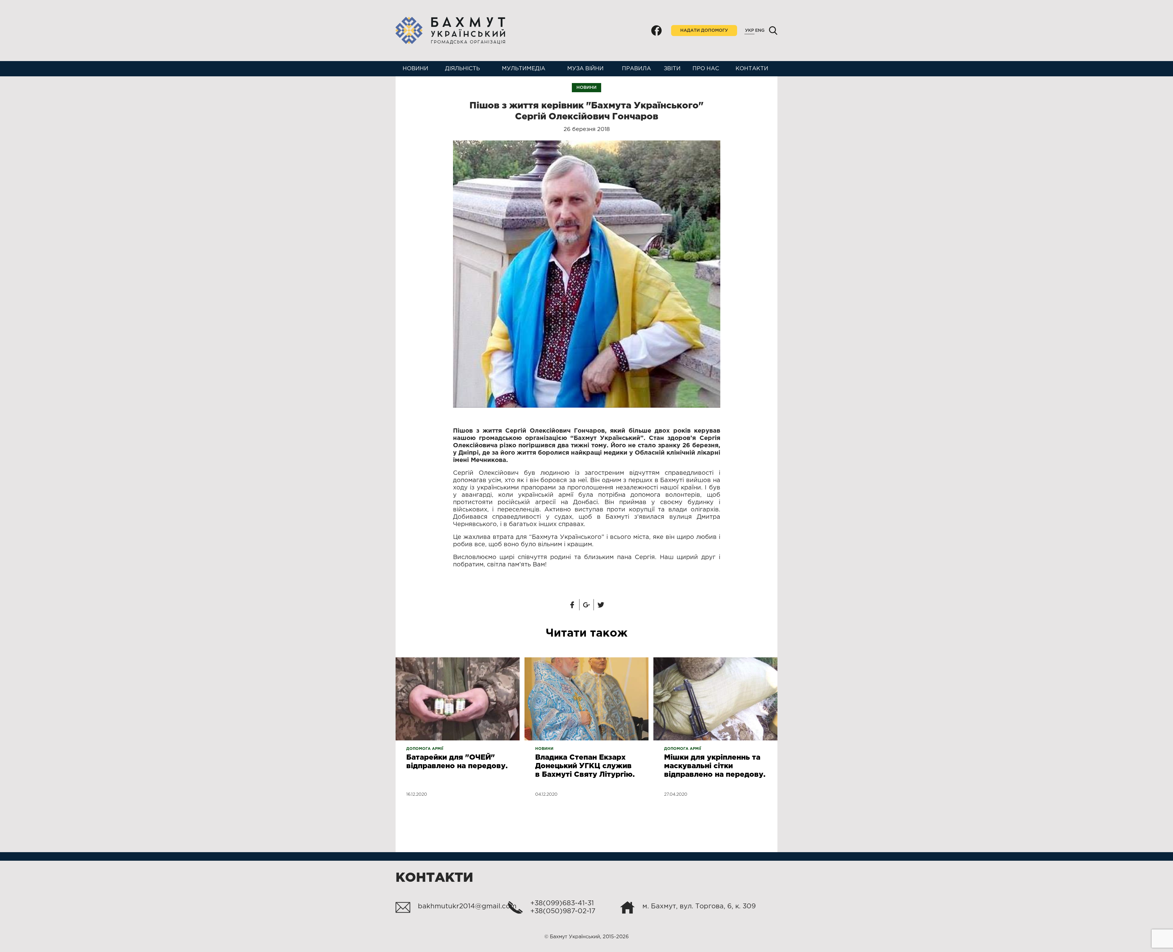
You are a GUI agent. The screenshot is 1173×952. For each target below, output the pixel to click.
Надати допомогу (704, 30)
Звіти (672, 68)
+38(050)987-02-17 (562, 911)
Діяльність (462, 68)
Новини (415, 68)
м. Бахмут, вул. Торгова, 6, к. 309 (699, 906)
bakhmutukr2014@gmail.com (467, 906)
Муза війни (585, 68)
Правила (636, 68)
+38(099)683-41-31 (562, 903)
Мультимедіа (523, 68)
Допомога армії (424, 748)
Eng (760, 30)
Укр (749, 30)
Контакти (752, 68)
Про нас (705, 68)
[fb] (656, 30)
